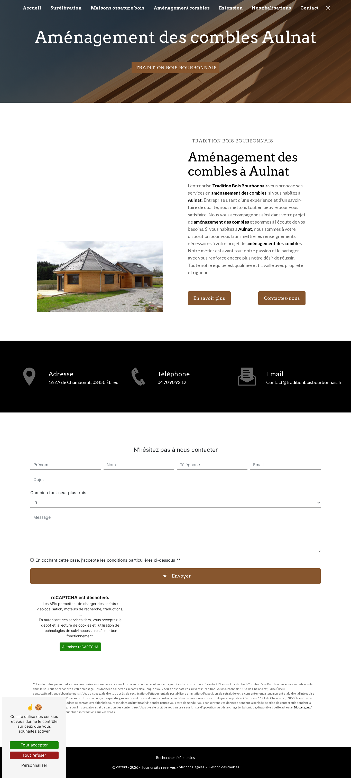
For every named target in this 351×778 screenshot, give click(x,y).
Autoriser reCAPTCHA (80, 647)
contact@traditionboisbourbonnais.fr (304, 382)
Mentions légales (191, 767)
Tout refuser (34, 755)
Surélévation (65, 8)
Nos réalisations (271, 8)
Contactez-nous (282, 298)
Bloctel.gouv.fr (303, 707)
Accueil (32, 8)
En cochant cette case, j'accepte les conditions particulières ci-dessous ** (107, 560)
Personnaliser (34, 765)
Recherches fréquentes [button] (175, 757)
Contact (309, 8)
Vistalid (121, 767)
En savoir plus (209, 298)
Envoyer (181, 576)
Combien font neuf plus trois (58, 492)
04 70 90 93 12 (172, 382)
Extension (231, 8)
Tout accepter (34, 744)
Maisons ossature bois (117, 8)
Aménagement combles (182, 8)
